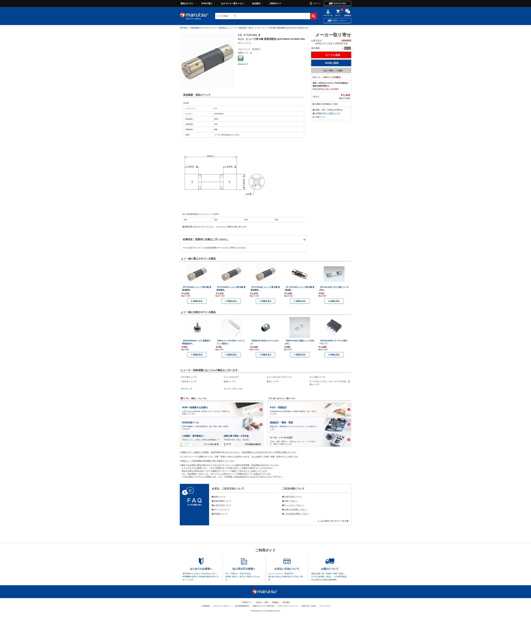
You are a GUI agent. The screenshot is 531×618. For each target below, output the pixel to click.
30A (276, 220)
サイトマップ (324, 606)
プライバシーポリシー (222, 606)
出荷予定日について (293, 497)
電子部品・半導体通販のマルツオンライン (198, 28)
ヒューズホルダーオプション (279, 377)
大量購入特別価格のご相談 (326, 104)
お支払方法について (222, 505)
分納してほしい (291, 501)
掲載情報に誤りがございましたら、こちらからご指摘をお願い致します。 (216, 226)
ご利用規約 (205, 606)
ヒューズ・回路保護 (237, 28)
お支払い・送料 (262, 602)
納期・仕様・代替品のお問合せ (329, 110)
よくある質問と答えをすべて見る (331, 521)
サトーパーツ (244, 43)
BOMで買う (207, 3)
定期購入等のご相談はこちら (328, 113)
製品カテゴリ (187, 3)
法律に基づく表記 (308, 606)
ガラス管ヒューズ (188, 377)
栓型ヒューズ (229, 381)
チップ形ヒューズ (317, 377)
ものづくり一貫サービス (232, 3)
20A (246, 220)
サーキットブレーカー (233, 389)
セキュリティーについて (288, 606)
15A (215, 220)
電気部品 (223, 28)
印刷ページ (320, 117)
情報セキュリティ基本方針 (263, 606)
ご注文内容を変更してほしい (296, 514)
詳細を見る (198, 301)
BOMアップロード (339, 20)
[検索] (313, 16)
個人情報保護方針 (242, 606)
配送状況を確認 (340, 3)
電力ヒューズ (254, 28)
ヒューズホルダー (231, 377)
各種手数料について (222, 501)
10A (185, 220)
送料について (220, 497)
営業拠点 (275, 602)
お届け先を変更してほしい (296, 509)
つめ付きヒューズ (188, 381)
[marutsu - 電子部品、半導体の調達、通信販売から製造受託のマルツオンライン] (194, 16)
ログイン (317, 3)
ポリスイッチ (186, 389)
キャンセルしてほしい (294, 505)
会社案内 (256, 3)
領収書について (220, 514)
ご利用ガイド (275, 3)
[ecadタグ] (243, 64)
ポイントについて (221, 509)
